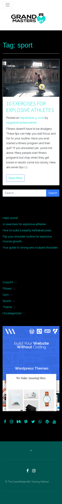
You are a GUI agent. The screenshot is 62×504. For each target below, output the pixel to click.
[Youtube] (54, 422)
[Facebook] (5, 422)
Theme (7, 307)
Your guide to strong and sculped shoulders (30, 247)
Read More (15, 178)
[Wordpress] (47, 422)
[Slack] (26, 422)
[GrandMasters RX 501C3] (28, 18)
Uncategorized (12, 313)
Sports (7, 301)
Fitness (7, 288)
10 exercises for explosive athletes (30, 106)
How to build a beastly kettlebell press (27, 230)
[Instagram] (11, 422)
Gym (6, 294)
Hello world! (10, 218)
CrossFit (8, 282)
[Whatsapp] (40, 422)
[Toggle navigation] (7, 4)
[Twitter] (33, 422)
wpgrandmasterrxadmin (21, 122)
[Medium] (18, 422)
